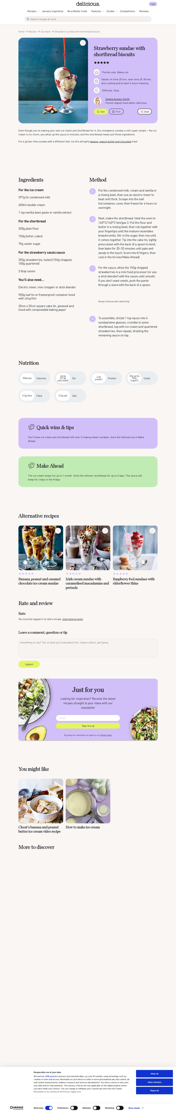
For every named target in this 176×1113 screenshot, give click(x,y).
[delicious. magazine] (88, 4)
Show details (134, 1108)
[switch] (74, 1108)
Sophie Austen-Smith (117, 99)
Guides (111, 11)
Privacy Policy (106, 735)
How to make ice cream (83, 827)
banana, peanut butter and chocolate (110, 141)
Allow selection (154, 1082)
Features (96, 11)
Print (118, 111)
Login (152, 4)
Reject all (154, 1090)
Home (21, 31)
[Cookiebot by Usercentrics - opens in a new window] (16, 1108)
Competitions (127, 11)
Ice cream (46, 31)
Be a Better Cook (77, 11)
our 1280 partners (49, 1076)
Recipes (31, 11)
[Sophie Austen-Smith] (98, 100)
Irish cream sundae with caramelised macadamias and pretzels (87, 583)
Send (146, 111)
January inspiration (52, 11)
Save (102, 111)
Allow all (154, 1074)
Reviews (144, 11)
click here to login (72, 619)
